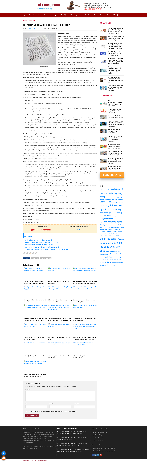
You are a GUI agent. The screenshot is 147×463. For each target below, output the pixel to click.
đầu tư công (111, 265)
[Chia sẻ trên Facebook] (24, 253)
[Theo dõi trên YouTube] (100, 455)
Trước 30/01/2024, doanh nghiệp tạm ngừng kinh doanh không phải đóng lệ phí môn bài (116, 123)
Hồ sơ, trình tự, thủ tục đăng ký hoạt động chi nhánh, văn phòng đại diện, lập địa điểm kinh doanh (115, 70)
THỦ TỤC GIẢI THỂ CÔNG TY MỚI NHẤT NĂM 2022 (39, 245)
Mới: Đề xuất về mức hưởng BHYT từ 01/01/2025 (114, 131)
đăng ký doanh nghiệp (116, 262)
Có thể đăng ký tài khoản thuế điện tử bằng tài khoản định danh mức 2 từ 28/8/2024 (48, 249)
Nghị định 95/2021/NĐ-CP (112, 231)
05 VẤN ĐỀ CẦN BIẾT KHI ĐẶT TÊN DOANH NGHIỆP (39, 240)
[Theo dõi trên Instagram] (95, 455)
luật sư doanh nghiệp (106, 227)
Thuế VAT (117, 235)
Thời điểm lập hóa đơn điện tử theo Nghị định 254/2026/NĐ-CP (115, 53)
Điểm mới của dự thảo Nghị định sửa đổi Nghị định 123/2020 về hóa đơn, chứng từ (115, 103)
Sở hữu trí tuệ (86, 15)
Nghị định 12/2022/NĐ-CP (113, 229)
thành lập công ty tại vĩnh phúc (111, 246)
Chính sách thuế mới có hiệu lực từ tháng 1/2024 (115, 116)
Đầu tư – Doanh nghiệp (51, 15)
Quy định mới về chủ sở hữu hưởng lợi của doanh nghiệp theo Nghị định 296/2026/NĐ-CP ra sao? (115, 46)
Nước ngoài (120, 231)
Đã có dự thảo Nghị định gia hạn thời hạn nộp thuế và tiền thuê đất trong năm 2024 (115, 161)
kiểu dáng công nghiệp (113, 222)
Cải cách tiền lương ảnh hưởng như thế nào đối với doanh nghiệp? (115, 153)
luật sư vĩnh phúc (114, 227)
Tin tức (40, 15)
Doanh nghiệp (105, 202)
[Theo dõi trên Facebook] (93, 455)
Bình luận (28, 389)
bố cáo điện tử (111, 197)
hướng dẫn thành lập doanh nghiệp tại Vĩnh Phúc (111, 213)
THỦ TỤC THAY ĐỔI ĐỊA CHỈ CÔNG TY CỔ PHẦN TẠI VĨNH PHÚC (42, 247)
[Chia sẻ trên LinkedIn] (36, 253)
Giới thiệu (31, 15)
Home (25, 21)
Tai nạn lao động (103, 233)
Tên (26, 404)
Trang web (77, 404)
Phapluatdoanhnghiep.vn (40, 460)
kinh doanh (116, 219)
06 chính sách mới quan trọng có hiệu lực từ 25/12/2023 (115, 110)
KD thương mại (75, 15)
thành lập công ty (109, 238)
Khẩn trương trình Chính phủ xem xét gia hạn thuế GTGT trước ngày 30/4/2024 (115, 139)
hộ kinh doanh (107, 219)
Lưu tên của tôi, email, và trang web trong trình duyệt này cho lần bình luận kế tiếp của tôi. (52, 411)
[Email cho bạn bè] (30, 253)
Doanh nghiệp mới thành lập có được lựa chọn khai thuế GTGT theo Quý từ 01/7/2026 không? (115, 30)
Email (51, 404)
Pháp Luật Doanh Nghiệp (35, 28)
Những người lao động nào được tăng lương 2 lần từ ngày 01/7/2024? (115, 146)
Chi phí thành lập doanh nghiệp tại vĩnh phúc (114, 199)
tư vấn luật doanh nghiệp (116, 257)
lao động (103, 225)
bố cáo (107, 197)
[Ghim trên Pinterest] (33, 253)
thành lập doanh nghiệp (110, 251)
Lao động (64, 15)
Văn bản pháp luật (113, 15)
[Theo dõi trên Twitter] (98, 455)
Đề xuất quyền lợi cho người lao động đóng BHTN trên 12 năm (114, 168)
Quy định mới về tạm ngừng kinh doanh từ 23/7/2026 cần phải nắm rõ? (115, 79)
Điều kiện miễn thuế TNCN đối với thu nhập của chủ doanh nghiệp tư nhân (116, 38)
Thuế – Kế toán (99, 15)
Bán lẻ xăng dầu (106, 189)
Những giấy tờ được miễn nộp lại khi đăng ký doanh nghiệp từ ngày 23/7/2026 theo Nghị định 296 (116, 61)
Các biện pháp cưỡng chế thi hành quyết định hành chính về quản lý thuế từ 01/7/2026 (115, 88)
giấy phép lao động (111, 209)
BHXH (101, 189)
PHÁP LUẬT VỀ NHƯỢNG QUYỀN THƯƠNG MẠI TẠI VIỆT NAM (41, 242)
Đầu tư (109, 262)
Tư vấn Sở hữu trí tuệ (45, 258)
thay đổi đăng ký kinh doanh (108, 235)
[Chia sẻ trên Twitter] (27, 253)
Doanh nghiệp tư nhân (115, 202)
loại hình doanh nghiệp (112, 225)
